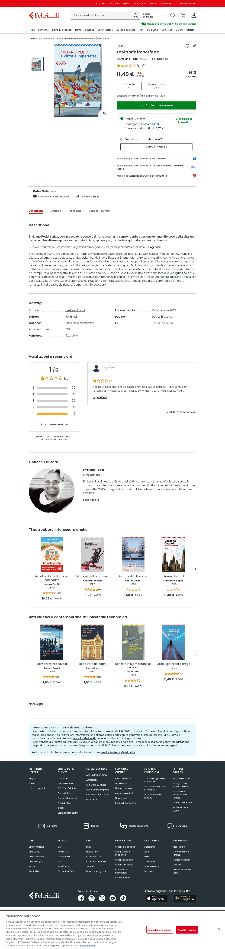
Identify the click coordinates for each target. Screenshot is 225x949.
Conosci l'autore (99, 211)
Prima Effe (91, 799)
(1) (66, 378)
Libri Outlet (34, 851)
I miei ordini (121, 783)
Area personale (123, 778)
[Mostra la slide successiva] (195, 569)
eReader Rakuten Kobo (182, 871)
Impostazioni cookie (159, 929)
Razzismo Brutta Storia (181, 809)
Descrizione (36, 211)
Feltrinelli (156, 59)
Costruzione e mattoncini (122, 853)
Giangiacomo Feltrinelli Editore (181, 785)
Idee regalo (179, 846)
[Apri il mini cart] (183, 15)
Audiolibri (34, 871)
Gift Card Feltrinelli (67, 788)
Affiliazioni (91, 779)
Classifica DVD (94, 856)
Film (88, 846)
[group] (154, 24)
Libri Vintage (35, 861)
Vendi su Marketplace (97, 789)
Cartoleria (149, 846)
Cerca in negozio (156, 146)
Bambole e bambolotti (121, 871)
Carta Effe (63, 778)
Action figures (122, 877)
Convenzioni (165, 3)
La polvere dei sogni (92, 664)
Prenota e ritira (65, 783)
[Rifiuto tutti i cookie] (219, 929)
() (138, 65)
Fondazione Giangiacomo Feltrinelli (180, 794)
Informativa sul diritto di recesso (155, 788)
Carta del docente (67, 798)
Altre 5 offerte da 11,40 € (153, 95)
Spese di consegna (125, 802)
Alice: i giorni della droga (173, 664)
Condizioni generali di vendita (154, 780)
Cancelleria (150, 861)
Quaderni (149, 871)
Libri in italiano (36, 846)
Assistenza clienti (188, 3)
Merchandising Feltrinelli (181, 853)
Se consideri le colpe (133, 576)
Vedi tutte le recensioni (181, 412)
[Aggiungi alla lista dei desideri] (187, 46)
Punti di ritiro (140, 3)
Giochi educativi (124, 859)
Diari (146, 851)
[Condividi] (194, 46)
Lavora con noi (37, 788)
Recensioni (74, 211)
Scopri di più (91, 500)
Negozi (126, 3)
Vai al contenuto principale (43, 3)
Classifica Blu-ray (96, 861)
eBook (32, 866)
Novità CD (63, 851)
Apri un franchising (96, 774)
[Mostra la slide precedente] (29, 569)
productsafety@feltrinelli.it (117, 752)
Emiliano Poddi (128, 59)
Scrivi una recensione (54, 424)
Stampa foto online (68, 812)
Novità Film (92, 851)
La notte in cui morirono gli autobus (133, 665)
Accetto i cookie (187, 929)
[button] (135, 15)
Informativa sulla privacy (153, 796)
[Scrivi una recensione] (143, 65)
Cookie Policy (87, 945)
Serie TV (90, 866)
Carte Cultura (65, 793)
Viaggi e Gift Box (181, 859)
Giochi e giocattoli (125, 846)
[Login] (194, 15)
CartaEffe (100, 3)
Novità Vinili (64, 866)
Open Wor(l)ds (151, 866)
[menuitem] (32, 30)
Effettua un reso (123, 788)
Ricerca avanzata (148, 15)
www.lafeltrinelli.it (84, 738)
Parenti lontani (173, 576)
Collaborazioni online (97, 794)
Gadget (177, 864)
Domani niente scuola (52, 664)
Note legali (36, 704)
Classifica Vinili (66, 871)
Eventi (153, 3)
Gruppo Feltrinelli (181, 778)
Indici (61, 807)
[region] (112, 929)
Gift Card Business (96, 784)
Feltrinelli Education (183, 802)
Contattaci (121, 798)
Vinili (60, 861)
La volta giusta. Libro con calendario (52, 578)
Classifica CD (65, 856)
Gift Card (114, 3)
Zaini (146, 856)
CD (59, 846)
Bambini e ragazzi (96, 871)
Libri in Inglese (36, 856)
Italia (96, 196)
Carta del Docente (155, 158)
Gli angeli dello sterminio (92, 576)
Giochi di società (124, 864)
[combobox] (105, 15)
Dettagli (55, 211)
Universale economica (79, 323)
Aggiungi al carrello (159, 105)
